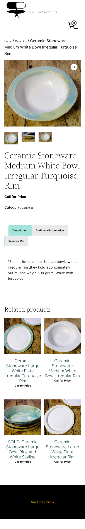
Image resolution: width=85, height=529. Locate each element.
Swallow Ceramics (42, 12)
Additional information (50, 230)
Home (8, 41)
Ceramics (21, 41)
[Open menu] (75, 27)
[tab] (19, 230)
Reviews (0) (16, 241)
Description (19, 230)
